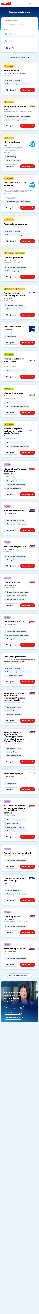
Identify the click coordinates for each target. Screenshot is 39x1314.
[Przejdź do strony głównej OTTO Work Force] (6, 3)
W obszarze (7, 29)
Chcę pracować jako (10, 20)
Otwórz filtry (11, 48)
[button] (11, 90)
